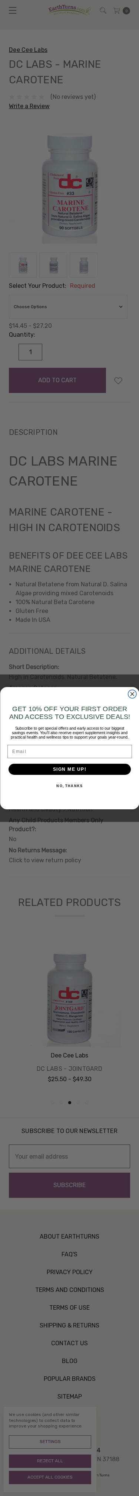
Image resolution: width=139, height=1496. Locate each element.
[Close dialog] (132, 694)
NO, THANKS (69, 786)
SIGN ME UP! (69, 769)
